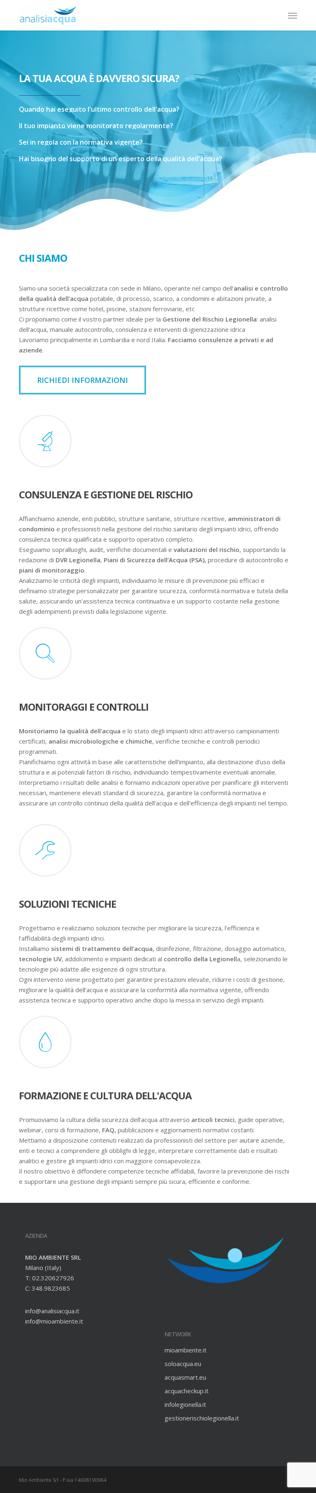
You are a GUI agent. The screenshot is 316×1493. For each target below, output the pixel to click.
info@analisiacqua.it (52, 1311)
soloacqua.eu (183, 1363)
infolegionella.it (185, 1404)
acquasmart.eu (185, 1377)
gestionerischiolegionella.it (202, 1418)
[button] (292, 15)
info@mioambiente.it (54, 1321)
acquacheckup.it (187, 1391)
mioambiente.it (186, 1350)
